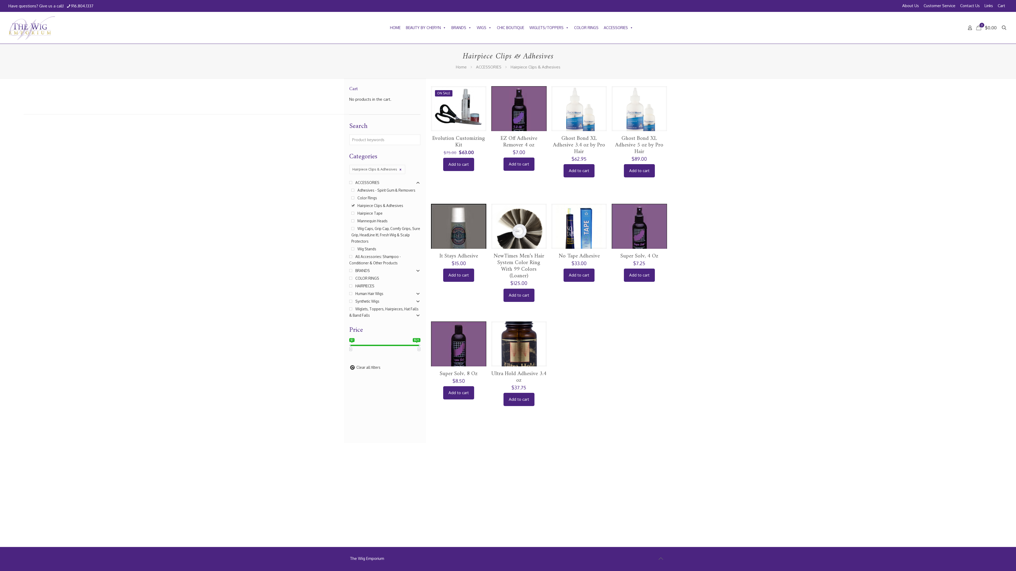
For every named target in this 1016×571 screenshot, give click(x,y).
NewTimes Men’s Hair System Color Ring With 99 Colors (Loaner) (518, 266)
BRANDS (458, 27)
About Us (910, 6)
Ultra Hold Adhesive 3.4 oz (518, 377)
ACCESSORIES (616, 27)
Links (989, 6)
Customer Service (939, 6)
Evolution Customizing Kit (458, 141)
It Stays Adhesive (458, 256)
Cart (1001, 6)
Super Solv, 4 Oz (639, 256)
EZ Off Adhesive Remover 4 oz (519, 141)
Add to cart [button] (458, 164)
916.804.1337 (82, 5)
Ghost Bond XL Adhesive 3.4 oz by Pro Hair (579, 144)
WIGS (481, 27)
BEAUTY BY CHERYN (423, 27)
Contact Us (970, 6)
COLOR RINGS (586, 27)
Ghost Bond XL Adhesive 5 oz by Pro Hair (639, 144)
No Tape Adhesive (579, 256)
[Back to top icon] (660, 558)
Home (461, 67)
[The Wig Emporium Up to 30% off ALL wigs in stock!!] (31, 28)
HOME (395, 27)
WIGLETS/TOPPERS (546, 27)
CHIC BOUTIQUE (510, 27)
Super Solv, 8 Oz (459, 374)
